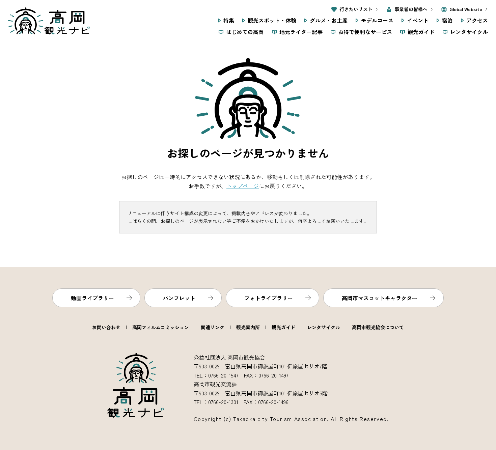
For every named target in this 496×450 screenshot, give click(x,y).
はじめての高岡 (245, 32)
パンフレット (179, 298)
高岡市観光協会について (378, 327)
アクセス (477, 20)
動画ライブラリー (92, 298)
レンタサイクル (469, 32)
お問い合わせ (106, 327)
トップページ (242, 186)
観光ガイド (421, 32)
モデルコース (377, 20)
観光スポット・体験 (272, 20)
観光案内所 (248, 327)
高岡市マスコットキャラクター (379, 298)
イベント (418, 20)
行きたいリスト (356, 9)
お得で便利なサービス (365, 32)
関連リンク (212, 327)
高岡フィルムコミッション (160, 327)
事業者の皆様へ (411, 9)
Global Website (465, 9)
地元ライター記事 (301, 32)
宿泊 (447, 20)
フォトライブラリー (268, 298)
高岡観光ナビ (49, 20)
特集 (228, 20)
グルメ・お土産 (329, 20)
